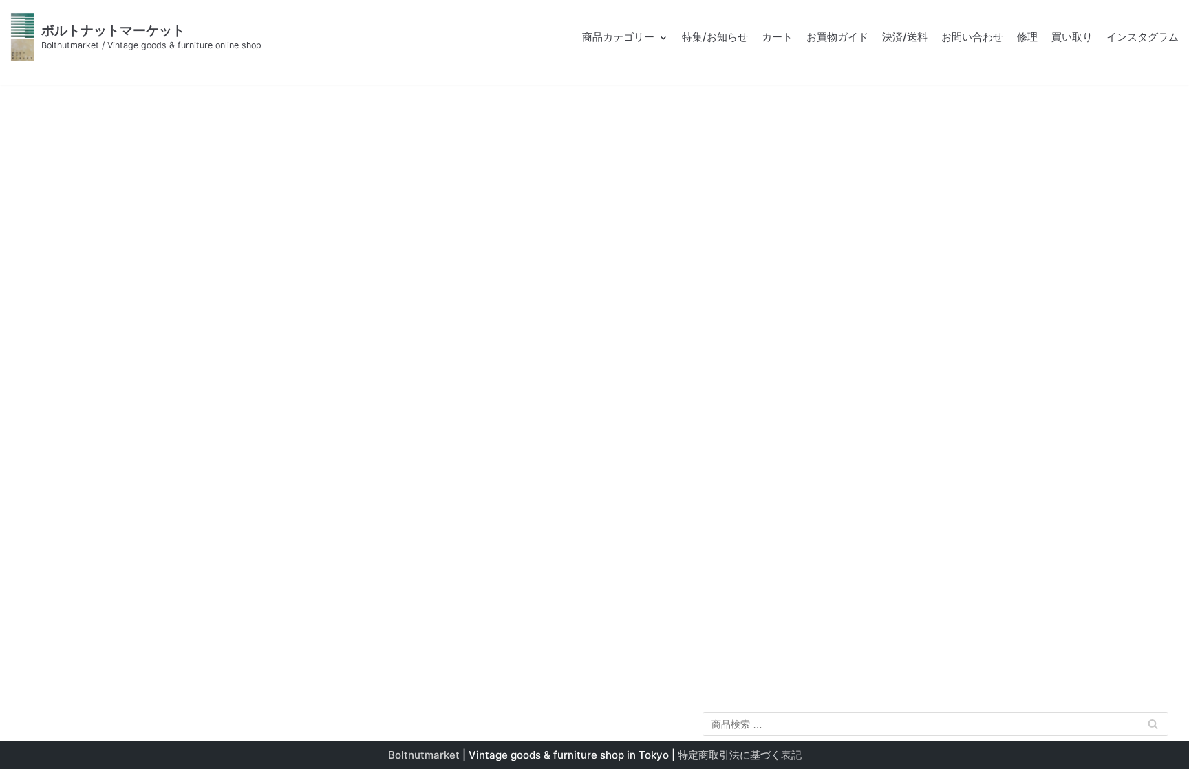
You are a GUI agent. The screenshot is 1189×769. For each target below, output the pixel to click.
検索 (1153, 726)
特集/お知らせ (715, 36)
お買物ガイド (837, 36)
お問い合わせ (972, 36)
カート (777, 36)
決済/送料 (905, 36)
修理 (1027, 36)
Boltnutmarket (424, 754)
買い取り (1072, 36)
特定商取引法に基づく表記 (740, 754)
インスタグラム (1142, 36)
